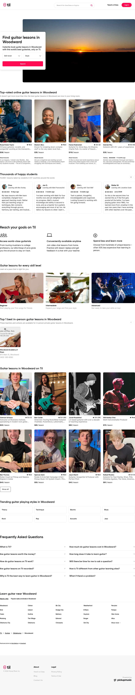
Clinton (30, 606)
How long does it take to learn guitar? (88, 554)
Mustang (3, 618)
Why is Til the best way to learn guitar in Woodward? (26, 576)
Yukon (2, 614)
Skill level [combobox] (8, 56)
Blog (35, 676)
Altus (113, 618)
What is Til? (5, 546)
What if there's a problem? (82, 576)
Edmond (58, 618)
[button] (91, 5)
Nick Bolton (14, 643)
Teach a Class (112, 5)
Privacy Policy (56, 672)
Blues (106, 510)
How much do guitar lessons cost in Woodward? (92, 546)
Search (23, 64)
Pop (37, 519)
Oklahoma (31, 623)
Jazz (106, 519)
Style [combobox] (27, 56)
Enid (1, 610)
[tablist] (67, 600)
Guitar (7, 633)
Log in (127, 5)
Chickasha (59, 623)
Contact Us (38, 680)
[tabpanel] (67, 614)
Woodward (4, 606)
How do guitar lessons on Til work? (16, 561)
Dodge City (59, 610)
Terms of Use (56, 676)
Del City (86, 623)
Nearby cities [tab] (4, 599)
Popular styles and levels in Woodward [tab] (23, 599)
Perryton (114, 606)
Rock (4, 519)
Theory (4, 510)
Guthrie (30, 614)
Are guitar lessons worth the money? (18, 554)
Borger (86, 618)
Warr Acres (115, 614)
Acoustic (73, 519)
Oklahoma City (5, 623)
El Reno (86, 610)
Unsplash (23, 643)
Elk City (58, 606)
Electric (73, 510)
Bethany (58, 614)
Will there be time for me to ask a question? (90, 561)
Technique (40, 510)
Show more (115, 623)
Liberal (30, 610)
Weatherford (88, 606)
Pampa (113, 610)
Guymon (86, 614)
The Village (31, 618)
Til (1, 633)
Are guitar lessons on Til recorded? (17, 568)
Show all (5, 489)
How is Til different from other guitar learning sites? (94, 568)
